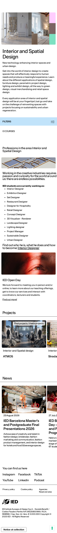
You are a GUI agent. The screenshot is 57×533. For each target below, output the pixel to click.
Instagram (8, 474)
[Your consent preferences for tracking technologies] (52, 528)
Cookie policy (27, 489)
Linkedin (23, 480)
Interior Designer (28, 248)
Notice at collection (13, 529)
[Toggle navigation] (53, 6)
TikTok (38, 474)
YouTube (7, 480)
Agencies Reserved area (45, 490)
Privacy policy (8, 489)
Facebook (24, 474)
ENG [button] (30, 5)
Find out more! (9, 299)
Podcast (39, 480)
